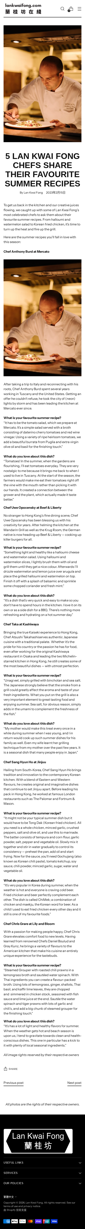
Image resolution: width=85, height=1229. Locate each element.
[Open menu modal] (79, 9)
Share (13, 1068)
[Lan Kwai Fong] (23, 9)
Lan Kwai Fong (34, 1202)
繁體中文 (9, 1196)
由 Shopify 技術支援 (15, 1209)
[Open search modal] (62, 9)
